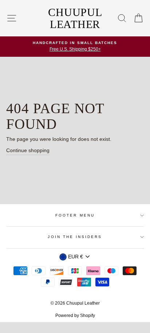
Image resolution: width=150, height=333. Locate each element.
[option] (75, 46)
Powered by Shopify (75, 315)
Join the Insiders (75, 237)
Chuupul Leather (75, 18)
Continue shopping (28, 150)
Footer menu (75, 215)
